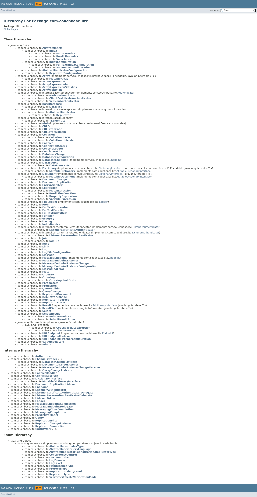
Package (19, 4)
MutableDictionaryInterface (134, 171)
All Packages (10, 29)
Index (63, 4)
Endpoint (115, 159)
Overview (6, 4)
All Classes (8, 10)
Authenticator (125, 92)
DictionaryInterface (110, 168)
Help (71, 4)
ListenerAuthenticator (146, 227)
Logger (103, 201)
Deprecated (51, 4)
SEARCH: (214, 10)
